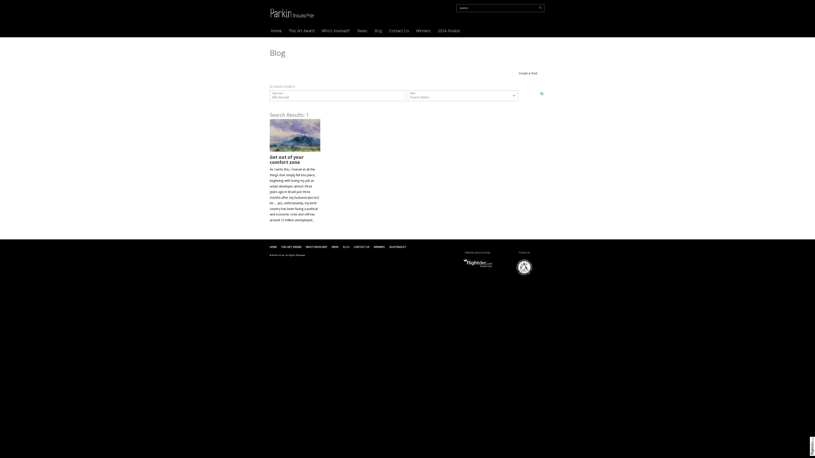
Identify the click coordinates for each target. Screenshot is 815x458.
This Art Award (301, 30)
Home (276, 30)
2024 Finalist (449, 30)
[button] (813, 452)
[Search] (541, 93)
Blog (378, 30)
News (362, 30)
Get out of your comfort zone (287, 159)
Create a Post (528, 73)
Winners (423, 30)
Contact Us (399, 30)
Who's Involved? (336, 30)
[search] (541, 8)
